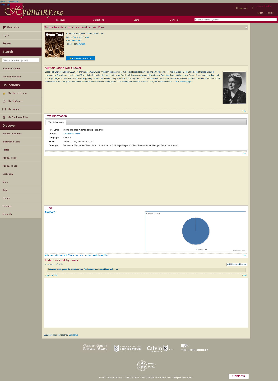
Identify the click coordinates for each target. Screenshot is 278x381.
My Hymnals (14, 109)
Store (136, 20)
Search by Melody (11, 76)
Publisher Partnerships (161, 377)
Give (175, 377)
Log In (5, 35)
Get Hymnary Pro (185, 377)
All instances (51, 275)
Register (270, 13)
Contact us (73, 335)
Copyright (110, 377)
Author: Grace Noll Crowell (77, 37)
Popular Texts (9, 158)
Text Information (56, 122)
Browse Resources (12, 133)
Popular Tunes (9, 166)
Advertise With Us (142, 377)
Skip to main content (9, 1)
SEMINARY (50, 212)
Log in (260, 13)
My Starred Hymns (17, 93)
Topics (5, 150)
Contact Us (128, 377)
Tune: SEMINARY (74, 40)
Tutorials (6, 206)
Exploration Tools (11, 142)
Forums (6, 198)
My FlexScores (15, 101)
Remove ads (241, 8)
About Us (7, 214)
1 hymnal (81, 44)
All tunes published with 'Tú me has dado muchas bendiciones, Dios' (77, 255)
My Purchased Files (18, 117)
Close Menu (13, 27)
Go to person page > (184, 82)
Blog (4, 190)
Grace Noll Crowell (71, 133)
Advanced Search (11, 68)
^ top (244, 111)
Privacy (119, 377)
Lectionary (7, 174)
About (101, 377)
